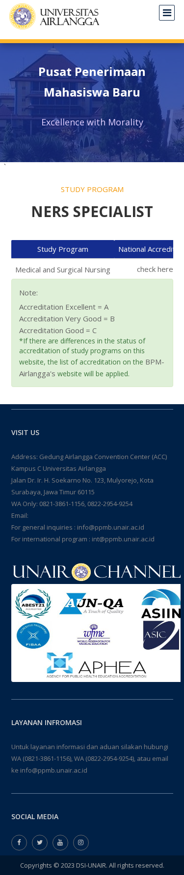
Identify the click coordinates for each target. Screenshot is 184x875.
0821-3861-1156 (61, 503)
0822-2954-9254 (109, 503)
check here (155, 269)
